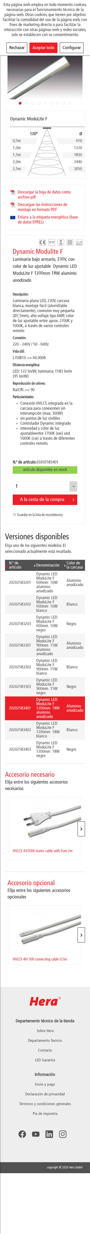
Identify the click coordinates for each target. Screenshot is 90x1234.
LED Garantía (45, 1060)
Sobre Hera (45, 1031)
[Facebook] (22, 1134)
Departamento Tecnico (45, 1041)
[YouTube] (36, 1134)
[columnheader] (18, 565)
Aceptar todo (43, 48)
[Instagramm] (62, 1134)
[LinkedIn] (49, 1134)
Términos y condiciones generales (45, 1104)
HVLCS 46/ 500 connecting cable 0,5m (40, 959)
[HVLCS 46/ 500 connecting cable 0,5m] (45, 930)
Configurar (71, 48)
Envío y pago (45, 1085)
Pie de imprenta (45, 1114)
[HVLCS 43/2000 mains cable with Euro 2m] (45, 821)
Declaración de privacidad (45, 1094)
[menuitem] (45, 1085)
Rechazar (16, 48)
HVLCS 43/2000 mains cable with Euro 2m (42, 851)
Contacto (45, 1051)
